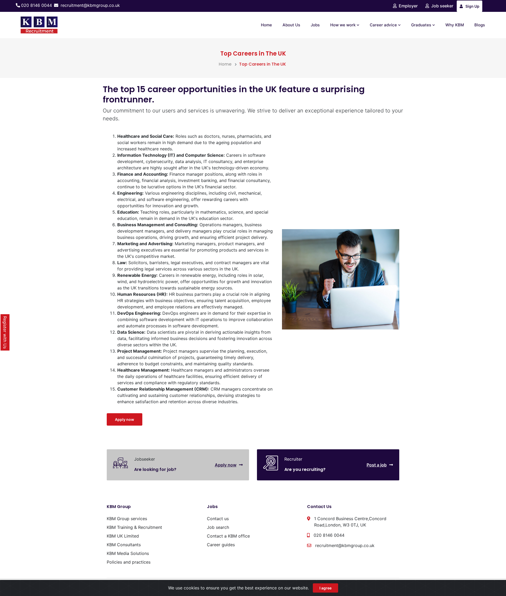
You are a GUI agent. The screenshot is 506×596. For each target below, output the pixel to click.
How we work (343, 24)
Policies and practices (128, 562)
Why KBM (454, 24)
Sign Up (472, 6)
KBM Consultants (124, 544)
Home (266, 24)
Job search (218, 527)
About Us (291, 24)
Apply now (124, 419)
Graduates (421, 24)
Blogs (479, 24)
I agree (325, 588)
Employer (408, 5)
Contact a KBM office (228, 536)
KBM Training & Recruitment (134, 527)
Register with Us (5, 332)
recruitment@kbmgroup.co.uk (90, 5)
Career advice (383, 24)
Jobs (315, 24)
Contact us (218, 518)
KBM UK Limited (123, 536)
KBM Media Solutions (128, 553)
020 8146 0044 (36, 5)
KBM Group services (127, 518)
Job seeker (442, 5)
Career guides (221, 544)
